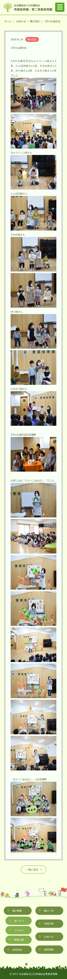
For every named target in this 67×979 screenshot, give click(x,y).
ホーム (8, 21)
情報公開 (19, 939)
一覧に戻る (32, 869)
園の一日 (49, 910)
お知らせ (21, 21)
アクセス (19, 930)
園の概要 (17, 910)
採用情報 (49, 949)
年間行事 (49, 923)
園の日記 (35, 21)
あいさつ (19, 920)
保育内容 (17, 949)
